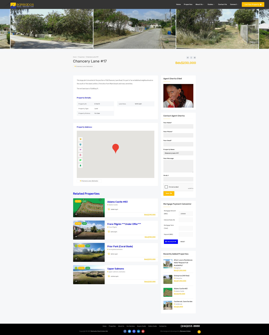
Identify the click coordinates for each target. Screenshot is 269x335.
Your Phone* (168, 131)
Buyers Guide (141, 326)
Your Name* (167, 122)
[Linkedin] (138, 331)
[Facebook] (125, 331)
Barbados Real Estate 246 (99, 331)
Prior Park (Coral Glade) (120, 246)
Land (84, 201)
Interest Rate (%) (169, 220)
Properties (81, 57)
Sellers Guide (152, 326)
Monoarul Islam (185, 331)
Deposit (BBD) (168, 234)
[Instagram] (134, 331)
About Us (121, 326)
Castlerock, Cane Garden (183, 301)
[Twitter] (129, 331)
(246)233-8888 (190, 326)
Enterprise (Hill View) (181, 276)
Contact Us (162, 326)
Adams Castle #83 (117, 201)
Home (74, 57)
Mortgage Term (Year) (169, 226)
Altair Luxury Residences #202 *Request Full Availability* (183, 262)
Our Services (131, 326)
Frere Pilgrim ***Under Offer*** (124, 224)
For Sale (78, 201)
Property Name (169, 149)
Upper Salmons (115, 268)
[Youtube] (143, 331)
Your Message (168, 158)
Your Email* (167, 140)
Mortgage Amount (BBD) (170, 212)
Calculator (171, 241)
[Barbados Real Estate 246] (18, 4)
